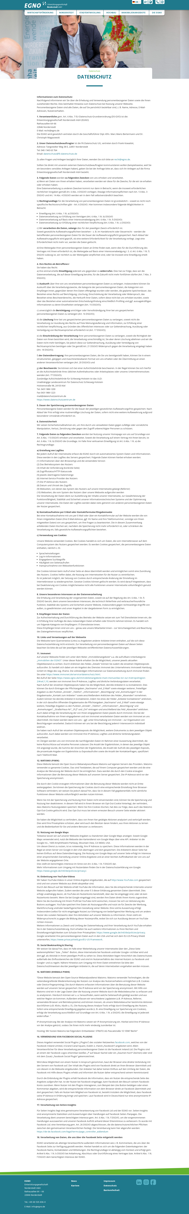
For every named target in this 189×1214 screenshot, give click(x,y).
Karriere (75, 1186)
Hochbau (111, 13)
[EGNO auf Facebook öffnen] (153, 1182)
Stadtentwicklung (90, 13)
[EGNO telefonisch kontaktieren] (157, 2)
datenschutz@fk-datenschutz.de (60, 153)
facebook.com (122, 1042)
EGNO (27, 1181)
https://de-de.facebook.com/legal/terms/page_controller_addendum (72, 1131)
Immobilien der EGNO (49, 660)
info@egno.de (38, 1207)
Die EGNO (157, 13)
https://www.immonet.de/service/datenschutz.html (73, 674)
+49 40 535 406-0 (37, 1202)
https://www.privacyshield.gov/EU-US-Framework (76, 939)
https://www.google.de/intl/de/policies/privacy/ (61, 870)
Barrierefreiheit (112, 1190)
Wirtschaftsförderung (40, 13)
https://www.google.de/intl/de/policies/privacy (121, 932)
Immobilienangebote (133, 13)
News (74, 1181)
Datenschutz (110, 1186)
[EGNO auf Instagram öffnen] (146, 1182)
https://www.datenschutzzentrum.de (56, 399)
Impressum (109, 1181)
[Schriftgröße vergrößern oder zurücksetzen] (146, 2)
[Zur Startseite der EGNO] (45, 6)
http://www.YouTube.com (124, 880)
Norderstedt (66, 13)
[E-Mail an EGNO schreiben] (162, 2)
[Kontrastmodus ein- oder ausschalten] (150, 2)
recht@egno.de (122, 159)
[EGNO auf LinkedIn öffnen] (139, 1182)
